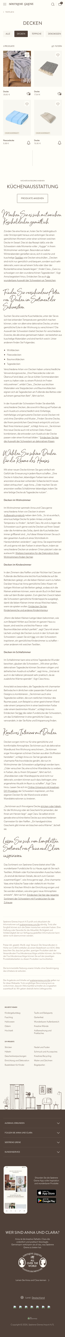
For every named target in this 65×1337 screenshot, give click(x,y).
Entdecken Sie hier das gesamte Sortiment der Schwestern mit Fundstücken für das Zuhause (31, 898)
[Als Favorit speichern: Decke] (27, 54)
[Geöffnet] (5, 4)
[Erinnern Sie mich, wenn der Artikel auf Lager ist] (28, 142)
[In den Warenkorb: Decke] (28, 93)
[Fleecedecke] (17, 118)
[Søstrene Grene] (21, 4)
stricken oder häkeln (51, 806)
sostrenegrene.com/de (30, 924)
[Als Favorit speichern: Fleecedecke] (27, 103)
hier (33, 636)
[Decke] (17, 69)
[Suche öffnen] (53, 4)
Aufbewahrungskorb (14, 515)
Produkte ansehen (32, 198)
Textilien (19, 257)
